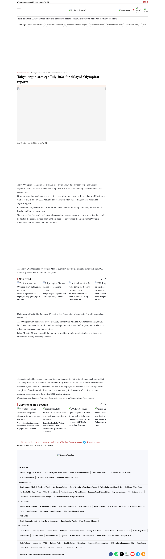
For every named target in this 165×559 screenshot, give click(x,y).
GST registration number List (122, 543)
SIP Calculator (100, 506)
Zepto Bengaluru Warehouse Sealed (83, 487)
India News (25, 73)
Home (20, 19)
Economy (104, 19)
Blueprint (59, 19)
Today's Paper (25, 543)
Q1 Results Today (132, 25)
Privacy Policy (55, 543)
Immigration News (93, 530)
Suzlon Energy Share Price (30, 472)
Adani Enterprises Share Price (55, 472)
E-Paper (42, 19)
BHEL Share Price (27, 477)
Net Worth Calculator (67, 506)
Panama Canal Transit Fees (99, 491)
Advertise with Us (38, 547)
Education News (52, 535)
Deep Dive (24, 496)
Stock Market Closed (35, 25)
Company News (38, 530)
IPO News (63, 530)
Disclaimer (81, 543)
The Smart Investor (81, 19)
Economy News (88, 535)
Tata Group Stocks (50, 491)
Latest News (24, 530)
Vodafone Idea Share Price (67, 477)
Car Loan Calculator (137, 506)
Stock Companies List (28, 521)
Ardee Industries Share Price (111, 487)
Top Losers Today (119, 491)
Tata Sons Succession (55, 25)
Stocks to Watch (44, 487)
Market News (52, 530)
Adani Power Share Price (79, 472)
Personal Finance (123, 530)
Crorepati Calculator (48, 506)
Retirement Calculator (117, 506)
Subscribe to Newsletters (48, 521)
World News (24, 535)
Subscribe (60, 547)
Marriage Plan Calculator (74, 511)
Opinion (68, 19)
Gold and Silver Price (115, 25)
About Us (37, 543)
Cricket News (109, 530)
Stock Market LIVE (27, 487)
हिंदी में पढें (145, 2)
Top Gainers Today (136, 491)
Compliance (141, 543)
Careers (70, 547)
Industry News (37, 535)
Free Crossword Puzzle (88, 521)
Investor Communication (98, 543)
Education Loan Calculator (51, 511)
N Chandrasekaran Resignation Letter (69, 496)
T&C (45, 543)
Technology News (139, 530)
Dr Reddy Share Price (45, 477)
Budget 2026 (126, 535)
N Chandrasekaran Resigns (77, 25)
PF (110, 19)
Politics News (113, 535)
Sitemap (51, 547)
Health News (75, 535)
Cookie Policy (69, 543)
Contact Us (24, 547)
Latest (35, 19)
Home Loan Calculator (29, 511)
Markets (50, 19)
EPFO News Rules (97, 25)
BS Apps (79, 547)
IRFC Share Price (99, 472)
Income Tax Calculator (29, 506)
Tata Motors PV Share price (119, 472)
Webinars (95, 19)
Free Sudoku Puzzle (69, 521)
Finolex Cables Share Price (30, 491)
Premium (27, 19)
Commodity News (77, 530)
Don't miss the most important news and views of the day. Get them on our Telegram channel (61, 442)
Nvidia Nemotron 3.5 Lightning (73, 491)
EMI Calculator (85, 506)
